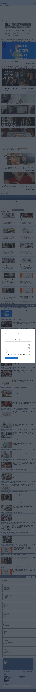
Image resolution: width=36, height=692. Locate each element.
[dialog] (18, 346)
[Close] (33, 331)
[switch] (29, 345)
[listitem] (18, 343)
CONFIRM (11, 357)
